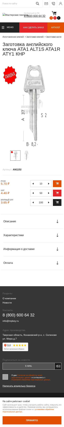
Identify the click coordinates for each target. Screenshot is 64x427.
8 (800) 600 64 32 (34, 16)
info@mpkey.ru (46, 3)
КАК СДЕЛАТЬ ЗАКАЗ (33, 27)
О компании (9, 298)
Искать (36, 3)
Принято (32, 420)
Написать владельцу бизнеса (19, 386)
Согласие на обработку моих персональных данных (26, 376)
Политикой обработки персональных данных (30, 380)
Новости (7, 302)
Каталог (55, 27)
